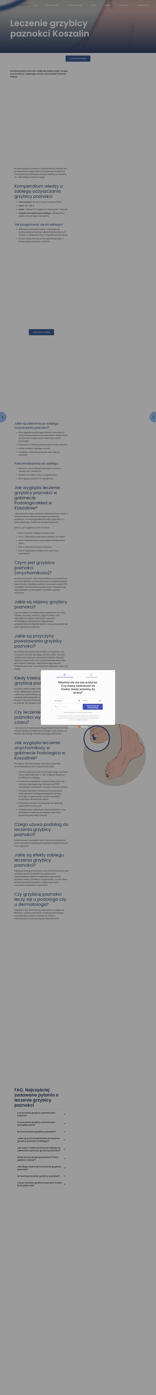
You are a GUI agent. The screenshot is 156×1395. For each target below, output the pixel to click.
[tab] (64, 676)
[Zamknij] (114, 672)
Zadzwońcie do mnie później (92, 707)
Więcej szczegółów (82, 720)
